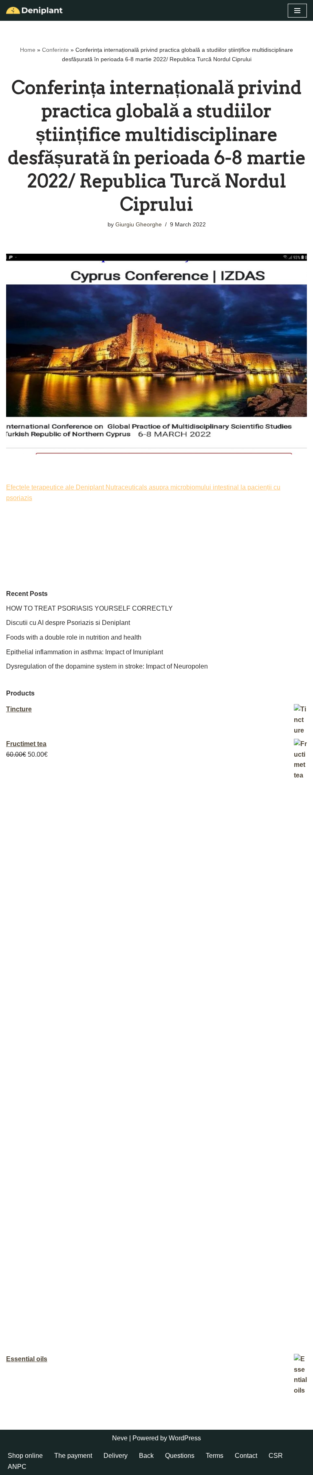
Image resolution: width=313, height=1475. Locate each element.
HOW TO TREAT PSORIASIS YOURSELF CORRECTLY (89, 608)
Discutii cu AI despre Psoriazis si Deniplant (68, 622)
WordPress (185, 1438)
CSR (276, 1455)
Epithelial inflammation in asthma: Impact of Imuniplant (84, 652)
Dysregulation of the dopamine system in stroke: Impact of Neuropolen (107, 666)
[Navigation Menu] (297, 11)
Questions (179, 1455)
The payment (73, 1455)
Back (146, 1455)
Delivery (116, 1455)
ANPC (17, 1466)
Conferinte (55, 50)
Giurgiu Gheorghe (138, 224)
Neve (120, 1438)
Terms (214, 1455)
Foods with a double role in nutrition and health (73, 637)
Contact (246, 1455)
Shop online (25, 1455)
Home (27, 50)
